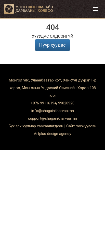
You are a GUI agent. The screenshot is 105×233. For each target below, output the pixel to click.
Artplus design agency (52, 133)
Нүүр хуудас (52, 45)
